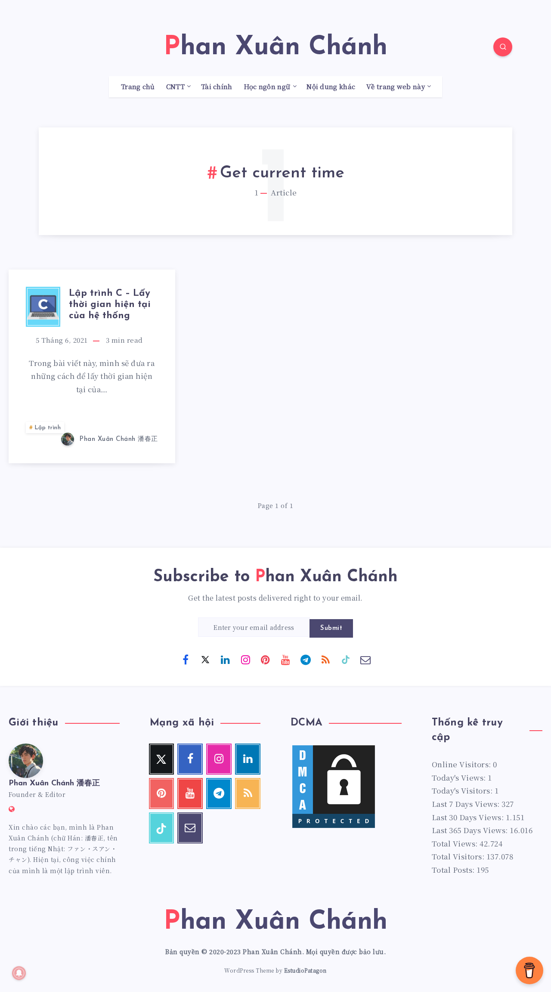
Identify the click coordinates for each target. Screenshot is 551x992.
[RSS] (325, 659)
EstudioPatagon (305, 970)
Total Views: (456, 843)
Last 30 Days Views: (469, 817)
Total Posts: (454, 869)
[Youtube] (285, 659)
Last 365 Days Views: (471, 830)
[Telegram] (305, 659)
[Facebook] (185, 659)
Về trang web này (395, 87)
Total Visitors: (459, 856)
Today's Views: (460, 777)
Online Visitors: (462, 764)
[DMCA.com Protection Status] (334, 826)
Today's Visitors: (463, 790)
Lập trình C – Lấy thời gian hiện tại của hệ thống (110, 304)
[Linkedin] (225, 659)
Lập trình (47, 428)
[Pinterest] (265, 659)
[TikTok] (345, 659)
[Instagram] (245, 659)
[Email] (365, 659)
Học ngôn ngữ (267, 87)
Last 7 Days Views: (467, 803)
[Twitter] (205, 659)
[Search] (502, 46)
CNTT (175, 87)
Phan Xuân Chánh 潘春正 (54, 783)
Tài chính (216, 87)
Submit (331, 628)
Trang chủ (138, 87)
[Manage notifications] (19, 973)
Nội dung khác (330, 87)
